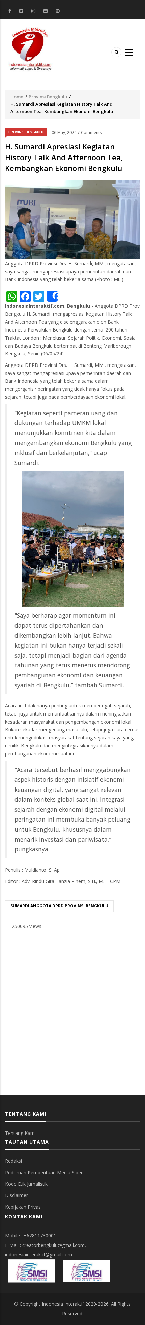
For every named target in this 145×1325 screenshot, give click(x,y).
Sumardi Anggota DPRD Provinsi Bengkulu (59, 906)
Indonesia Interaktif (63, 1304)
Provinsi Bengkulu (48, 97)
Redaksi (13, 1161)
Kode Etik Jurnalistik (26, 1184)
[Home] (30, 48)
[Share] (52, 296)
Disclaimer (16, 1195)
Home (16, 97)
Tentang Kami (20, 1133)
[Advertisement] (72, 1012)
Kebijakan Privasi (23, 1207)
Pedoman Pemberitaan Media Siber (44, 1172)
